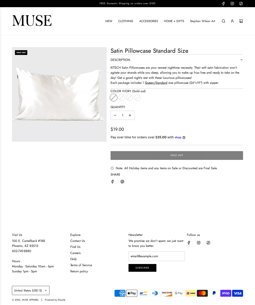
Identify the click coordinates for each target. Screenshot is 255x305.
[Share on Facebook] (112, 182)
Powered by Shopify (55, 300)
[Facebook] (223, 4)
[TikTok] (241, 4)
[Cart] (241, 21)
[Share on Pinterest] (122, 182)
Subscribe (142, 268)
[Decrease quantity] (115, 115)
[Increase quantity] (130, 115)
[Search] (223, 21)
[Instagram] (232, 4)
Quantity (118, 107)
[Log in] (232, 21)
